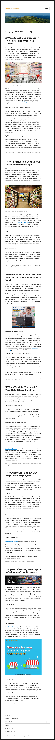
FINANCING (8, 722)
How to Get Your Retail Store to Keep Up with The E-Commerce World (23, 277)
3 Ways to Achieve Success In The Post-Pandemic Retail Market (22, 41)
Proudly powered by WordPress (27, 736)
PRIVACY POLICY (10, 731)
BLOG (7, 725)
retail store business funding (18, 102)
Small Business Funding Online (12, 736)
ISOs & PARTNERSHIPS (11, 718)
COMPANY (8, 715)
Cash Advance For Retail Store (29, 377)
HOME (7, 712)
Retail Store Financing (18, 152)
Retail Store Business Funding (30, 152)
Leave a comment (18, 153)
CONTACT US (9, 728)
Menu (47, 8)
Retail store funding (11, 448)
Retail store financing (11, 541)
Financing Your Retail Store (28, 265)
